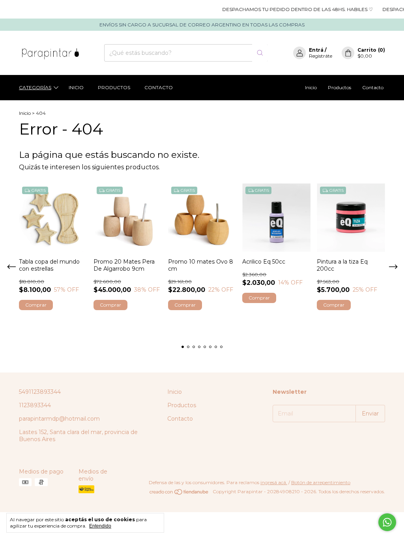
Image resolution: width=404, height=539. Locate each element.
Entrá (316, 50)
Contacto (158, 87)
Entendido (100, 526)
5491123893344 (40, 391)
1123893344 (35, 405)
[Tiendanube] (179, 493)
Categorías (35, 87)
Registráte (320, 56)
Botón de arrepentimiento (320, 482)
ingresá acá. (273, 482)
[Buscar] (260, 53)
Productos (114, 87)
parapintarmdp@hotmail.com (59, 418)
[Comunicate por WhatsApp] (387, 522)
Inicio (76, 87)
